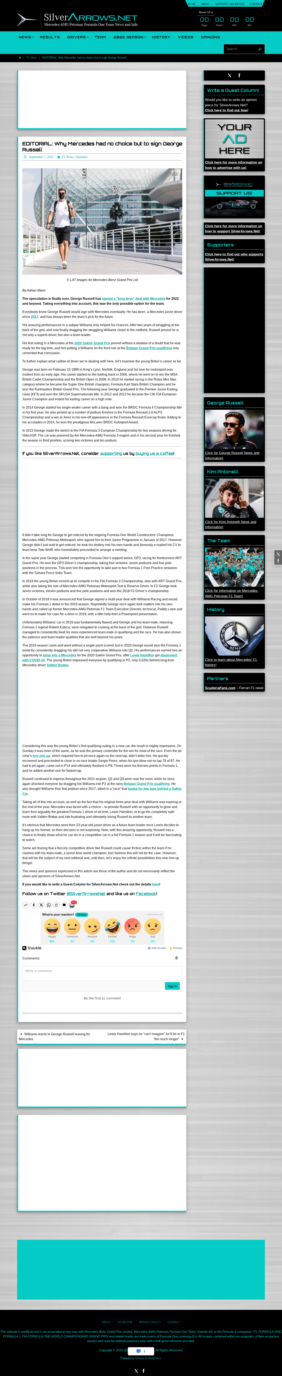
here (155, 884)
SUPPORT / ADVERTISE (230, 4)
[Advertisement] (102, 99)
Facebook (146, 893)
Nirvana (139, 1358)
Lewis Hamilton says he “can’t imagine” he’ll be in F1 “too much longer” (146, 1036)
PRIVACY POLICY (150, 1322)
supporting (111, 453)
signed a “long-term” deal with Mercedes (133, 298)
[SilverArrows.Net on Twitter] (277, 554)
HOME (192, 4)
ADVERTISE (125, 1322)
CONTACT (256, 4)
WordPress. (155, 1358)
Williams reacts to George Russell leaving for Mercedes (54, 1036)
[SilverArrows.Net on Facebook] (277, 561)
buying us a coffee (154, 453)
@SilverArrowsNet (86, 893)
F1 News (31, 57)
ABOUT (205, 4)
